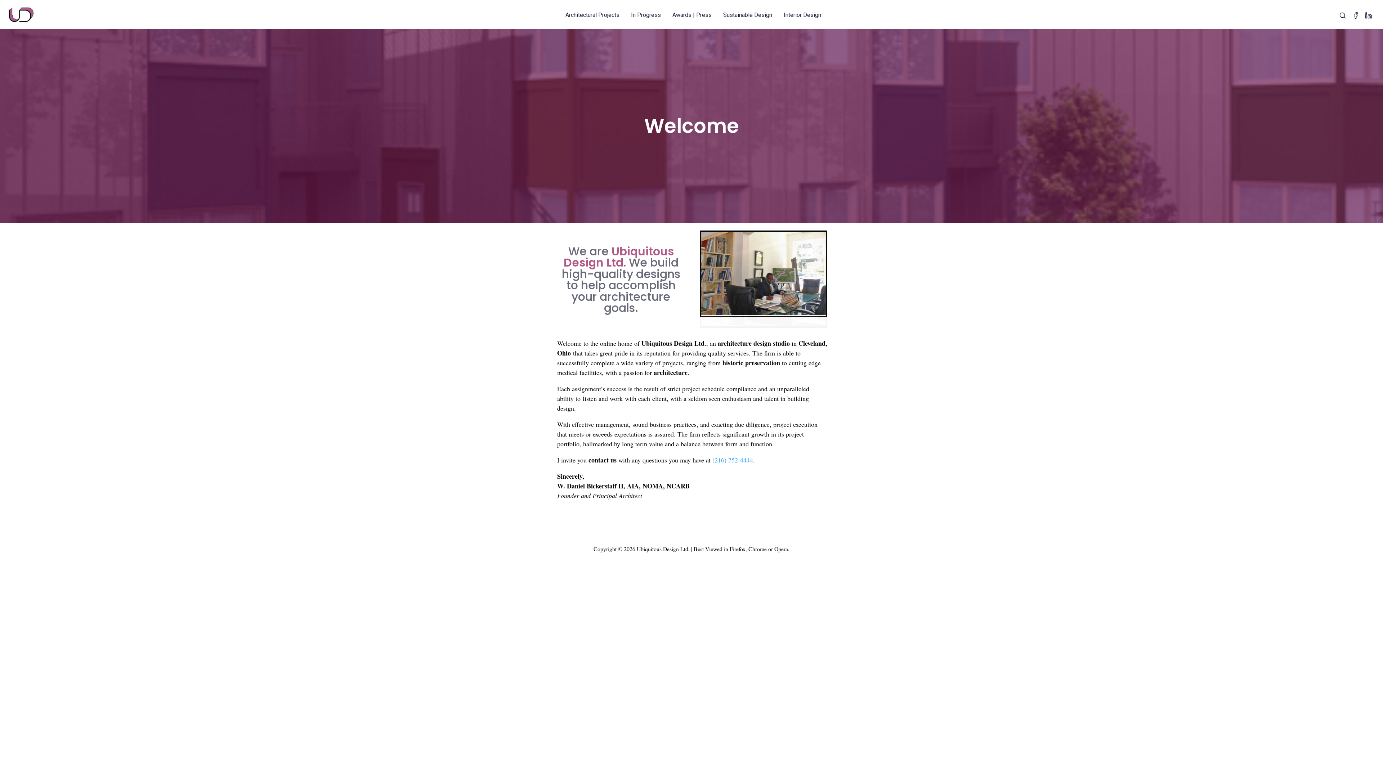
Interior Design (802, 15)
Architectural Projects (592, 15)
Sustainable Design (747, 15)
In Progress (646, 15)
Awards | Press (692, 15)
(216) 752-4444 (732, 450)
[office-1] (763, 314)
